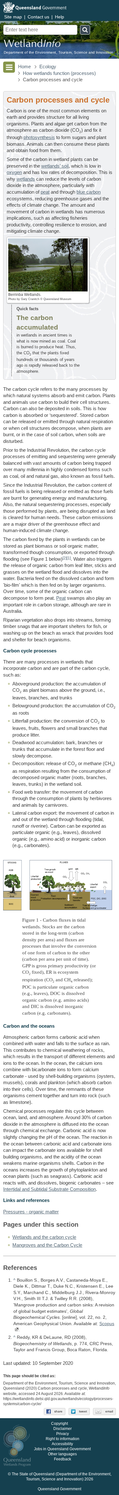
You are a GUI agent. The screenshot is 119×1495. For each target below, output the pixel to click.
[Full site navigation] (9, 67)
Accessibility (62, 1444)
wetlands (26, 179)
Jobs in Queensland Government (62, 1449)
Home (24, 66)
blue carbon (88, 192)
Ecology (47, 66)
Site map (13, 16)
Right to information (62, 1439)
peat (45, 192)
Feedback (62, 1459)
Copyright (59, 1424)
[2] (65, 558)
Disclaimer (62, 1429)
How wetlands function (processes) (59, 73)
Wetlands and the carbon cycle (44, 1237)
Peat (61, 598)
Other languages (62, 1454)
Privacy (62, 1434)
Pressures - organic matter (31, 1211)
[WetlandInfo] (32, 45)
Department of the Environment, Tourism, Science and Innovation (58, 52)
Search (85, 30)
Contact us (38, 16)
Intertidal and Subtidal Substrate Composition (49, 1189)
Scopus (106, 1323)
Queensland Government (59, 1489)
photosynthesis (39, 137)
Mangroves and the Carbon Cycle (47, 1245)
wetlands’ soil (55, 166)
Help (59, 16)
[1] (69, 558)
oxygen (14, 172)
